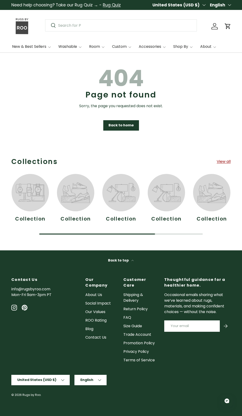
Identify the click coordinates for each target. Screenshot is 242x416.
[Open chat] (227, 401)
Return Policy (135, 309)
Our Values (95, 311)
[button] (228, 26)
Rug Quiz (112, 5)
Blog (89, 329)
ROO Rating (96, 320)
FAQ (127, 317)
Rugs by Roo (31, 395)
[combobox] (121, 25)
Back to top (119, 260)
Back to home (121, 125)
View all (224, 161)
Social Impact (98, 303)
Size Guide (132, 326)
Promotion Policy (139, 343)
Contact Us (95, 337)
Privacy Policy (136, 351)
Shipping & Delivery (133, 297)
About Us (93, 294)
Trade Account (137, 334)
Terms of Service (139, 360)
